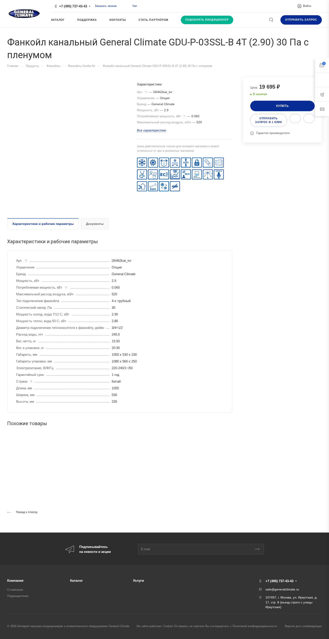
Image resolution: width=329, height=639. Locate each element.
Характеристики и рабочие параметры (43, 224)
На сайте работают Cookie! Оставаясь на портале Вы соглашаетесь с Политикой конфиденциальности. (207, 626)
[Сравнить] (309, 118)
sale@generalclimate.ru (282, 589)
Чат (134, 6)
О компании (15, 589)
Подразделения (17, 596)
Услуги (138, 580)
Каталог (76, 580)
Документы (95, 224)
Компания (15, 580)
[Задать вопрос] (295, 118)
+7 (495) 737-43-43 (73, 6)
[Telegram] (127, 6)
